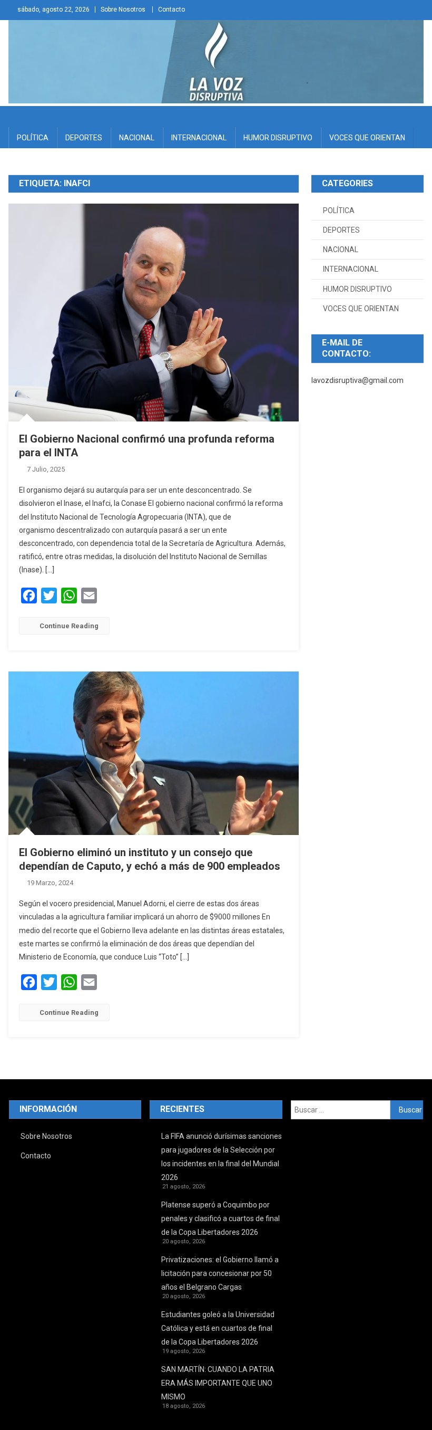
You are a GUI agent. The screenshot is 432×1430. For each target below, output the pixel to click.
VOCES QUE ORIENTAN (367, 137)
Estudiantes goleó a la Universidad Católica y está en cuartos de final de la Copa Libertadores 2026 (217, 1328)
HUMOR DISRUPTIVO (277, 137)
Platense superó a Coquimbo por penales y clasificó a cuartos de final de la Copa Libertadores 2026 (220, 1218)
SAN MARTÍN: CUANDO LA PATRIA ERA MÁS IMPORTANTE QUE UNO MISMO (217, 1383)
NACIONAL (136, 137)
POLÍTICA (32, 137)
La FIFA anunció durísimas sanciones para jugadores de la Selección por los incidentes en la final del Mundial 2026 (221, 1157)
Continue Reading (69, 626)
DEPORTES (83, 137)
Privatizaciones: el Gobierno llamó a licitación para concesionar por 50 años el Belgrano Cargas (220, 1273)
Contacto (171, 9)
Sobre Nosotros (123, 9)
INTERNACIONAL (199, 137)
